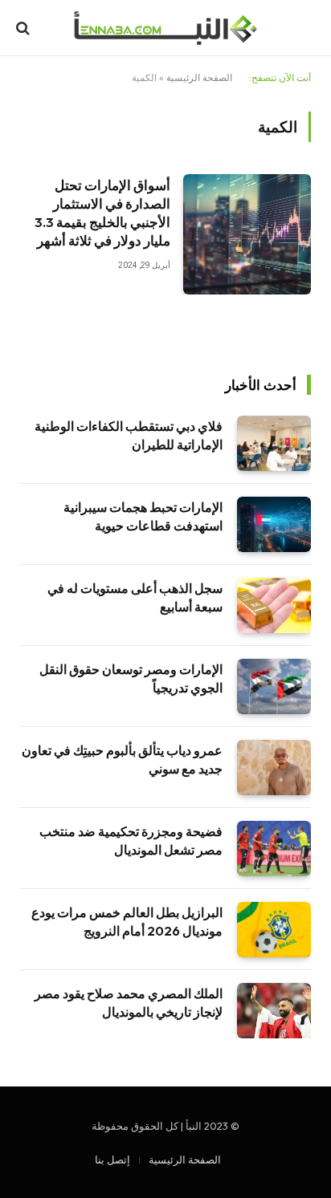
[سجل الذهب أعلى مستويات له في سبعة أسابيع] (274, 605)
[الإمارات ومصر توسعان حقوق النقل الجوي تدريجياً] (274, 686)
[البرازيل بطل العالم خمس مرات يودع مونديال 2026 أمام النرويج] (274, 929)
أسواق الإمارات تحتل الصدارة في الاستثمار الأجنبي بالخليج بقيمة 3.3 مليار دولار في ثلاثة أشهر (102, 213)
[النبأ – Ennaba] (165, 28)
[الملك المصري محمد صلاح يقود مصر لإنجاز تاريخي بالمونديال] (274, 1010)
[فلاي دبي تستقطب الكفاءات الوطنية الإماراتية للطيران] (274, 443)
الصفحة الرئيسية (199, 77)
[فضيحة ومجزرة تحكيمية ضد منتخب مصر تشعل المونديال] (274, 848)
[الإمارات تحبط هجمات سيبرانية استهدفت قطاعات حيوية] (274, 524)
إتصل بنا (112, 1159)
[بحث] (24, 28)
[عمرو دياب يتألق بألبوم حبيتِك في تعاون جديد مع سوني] (274, 767)
